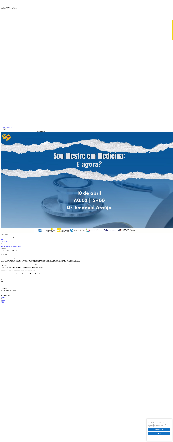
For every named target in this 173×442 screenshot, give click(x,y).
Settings (159, 436)
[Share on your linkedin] (41, 300)
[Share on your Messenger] (41, 298)
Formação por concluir (7, 127)
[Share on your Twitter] (41, 301)
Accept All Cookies (159, 429)
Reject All (159, 433)
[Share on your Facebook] (41, 297)
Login (4, 129)
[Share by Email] (41, 302)
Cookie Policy (155, 426)
